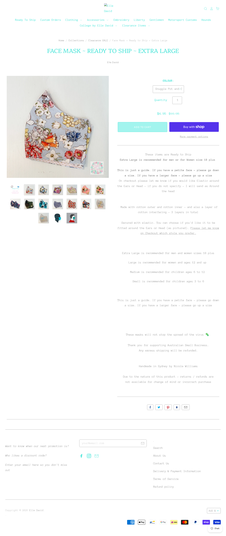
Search (158, 448)
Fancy (177, 407)
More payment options (194, 136)
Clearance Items (135, 25)
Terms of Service (166, 479)
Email (186, 407)
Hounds (206, 19)
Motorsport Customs (182, 19)
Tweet (159, 407)
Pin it (168, 407)
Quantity (160, 100)
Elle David (113, 62)
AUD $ (212, 510)
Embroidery (121, 19)
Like (150, 407)
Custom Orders (50, 19)
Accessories (96, 19)
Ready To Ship (25, 19)
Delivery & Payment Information (177, 471)
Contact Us (161, 463)
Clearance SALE (98, 40)
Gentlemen (157, 19)
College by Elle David (97, 25)
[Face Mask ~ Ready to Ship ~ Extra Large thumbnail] (15, 190)
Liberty (139, 19)
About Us (159, 455)
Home (61, 40)
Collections (76, 40)
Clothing (72, 19)
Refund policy (163, 486)
